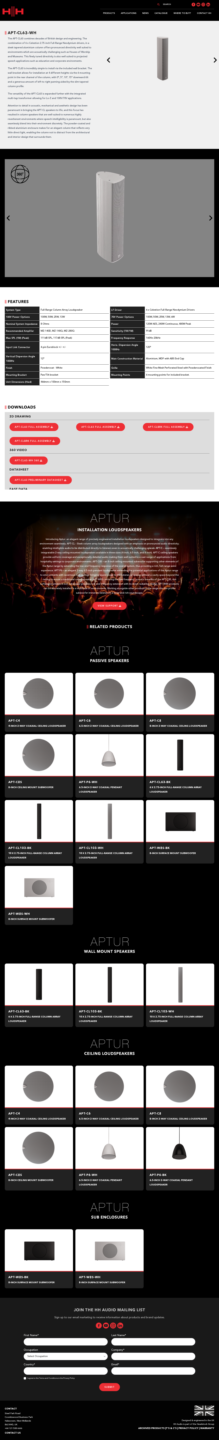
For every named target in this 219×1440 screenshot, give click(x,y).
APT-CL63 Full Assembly (33, 427)
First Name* (31, 1335)
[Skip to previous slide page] (108, 60)
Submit (109, 1387)
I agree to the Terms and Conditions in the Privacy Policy (51, 1378)
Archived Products (151, 1428)
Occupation (31, 1350)
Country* (29, 1364)
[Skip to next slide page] (215, 60)
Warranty (207, 1428)
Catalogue (161, 13)
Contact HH (204, 13)
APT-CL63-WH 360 (27, 460)
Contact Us (13, 1432)
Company (117, 1350)
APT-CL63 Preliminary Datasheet (39, 480)
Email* (115, 1364)
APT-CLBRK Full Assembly (167, 427)
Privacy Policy (188, 1428)
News (145, 13)
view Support (108, 605)
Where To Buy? (182, 13)
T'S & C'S (171, 1428)
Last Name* (118, 1335)
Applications (128, 13)
